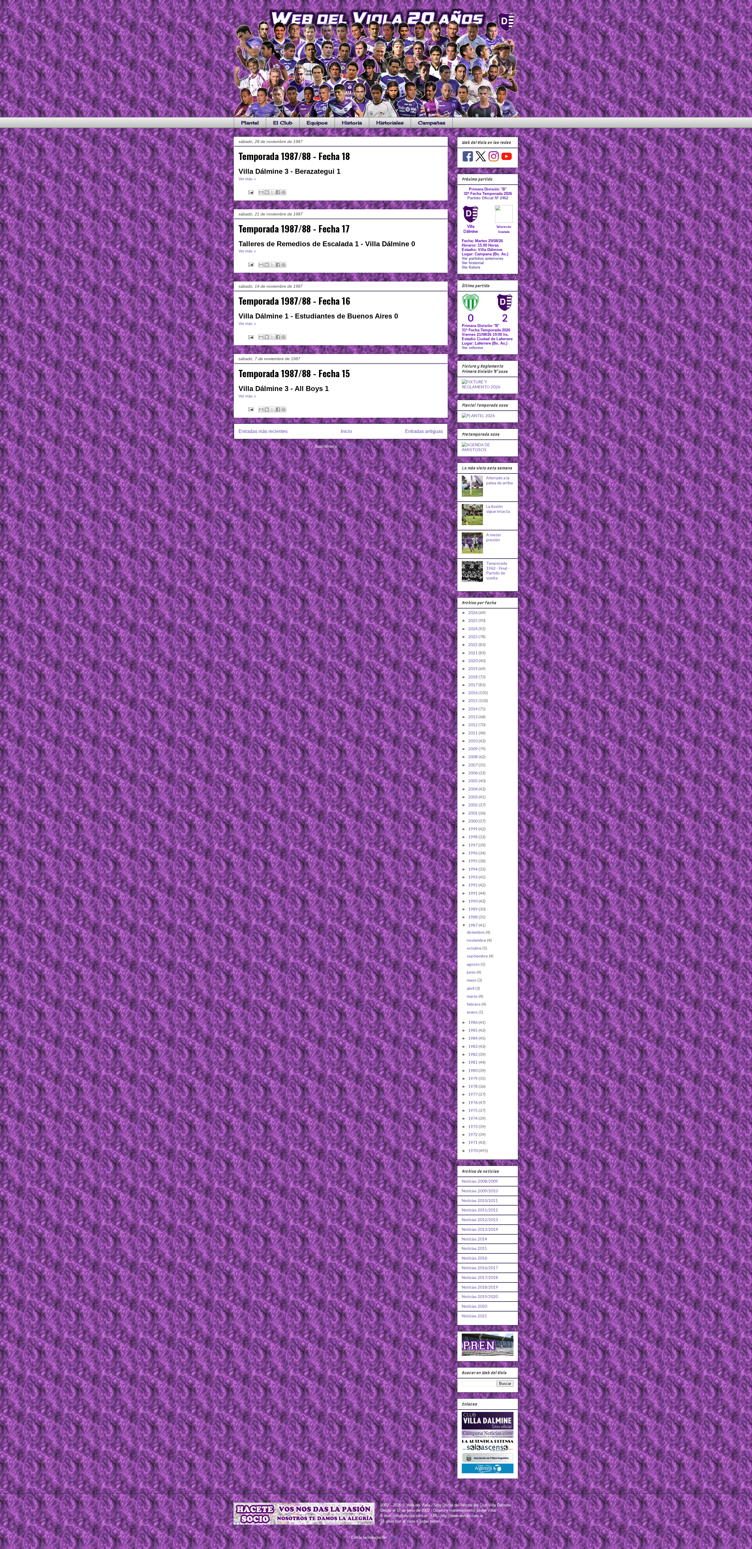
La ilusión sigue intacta (498, 509)
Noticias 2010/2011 (480, 1200)
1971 (473, 1142)
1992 (473, 884)
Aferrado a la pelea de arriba (499, 480)
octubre (474, 947)
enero (473, 1011)
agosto (474, 964)
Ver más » (247, 179)
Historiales (390, 123)
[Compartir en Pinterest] (283, 192)
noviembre (477, 940)
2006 (473, 772)
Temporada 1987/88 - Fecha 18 (294, 156)
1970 (473, 1150)
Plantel (250, 123)
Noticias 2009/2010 (480, 1190)
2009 (473, 748)
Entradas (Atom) (353, 446)
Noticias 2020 (474, 1306)
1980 (473, 1070)
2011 (473, 732)
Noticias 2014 (474, 1238)
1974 (473, 1118)
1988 (473, 916)
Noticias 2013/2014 (480, 1229)
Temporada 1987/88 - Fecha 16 (294, 300)
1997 (473, 844)
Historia (352, 123)
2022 (473, 644)
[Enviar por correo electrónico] (261, 192)
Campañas (431, 123)
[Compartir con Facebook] (278, 192)
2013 (473, 716)
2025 (473, 620)
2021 (473, 652)
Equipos (317, 123)
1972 (473, 1134)
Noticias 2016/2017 (480, 1267)
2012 (473, 724)
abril (471, 988)
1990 (473, 901)
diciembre (476, 932)
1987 (473, 925)
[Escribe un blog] (267, 192)
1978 (473, 1086)
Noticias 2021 (474, 1315)
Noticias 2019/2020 (480, 1296)
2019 (473, 668)
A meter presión (493, 537)
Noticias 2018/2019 (480, 1287)
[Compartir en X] (272, 192)
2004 (473, 788)
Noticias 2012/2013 (480, 1219)
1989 (473, 908)
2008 (473, 756)
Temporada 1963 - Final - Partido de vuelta (497, 570)
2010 (473, 740)
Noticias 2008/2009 (480, 1181)
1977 (473, 1094)
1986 (473, 1022)
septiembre (478, 955)
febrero (474, 1004)
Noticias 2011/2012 (480, 1209)
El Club (282, 123)
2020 (473, 660)
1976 (473, 1102)
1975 (473, 1110)
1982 (473, 1054)
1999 (473, 828)
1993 (473, 876)
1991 (473, 893)
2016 (473, 692)
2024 (473, 628)
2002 (473, 804)
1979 (473, 1078)
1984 (473, 1038)
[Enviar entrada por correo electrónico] (250, 192)
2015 (473, 700)
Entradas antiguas (424, 431)
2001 (473, 812)
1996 (473, 852)
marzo (473, 996)
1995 (473, 860)
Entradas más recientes (263, 431)
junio (471, 972)
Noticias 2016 (474, 1257)
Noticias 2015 (474, 1248)
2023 (473, 636)
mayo (472, 979)
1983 (473, 1046)
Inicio (346, 431)
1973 (473, 1126)
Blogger (393, 1537)
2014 (473, 708)
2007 (473, 764)
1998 (473, 836)
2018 (473, 676)
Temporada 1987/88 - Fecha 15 (294, 373)
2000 (473, 820)
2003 (473, 796)
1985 (473, 1030)
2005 (473, 780)
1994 (473, 869)
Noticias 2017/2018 (480, 1277)
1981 (473, 1062)
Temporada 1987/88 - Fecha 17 (294, 228)
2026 (473, 612)
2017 (473, 684)
